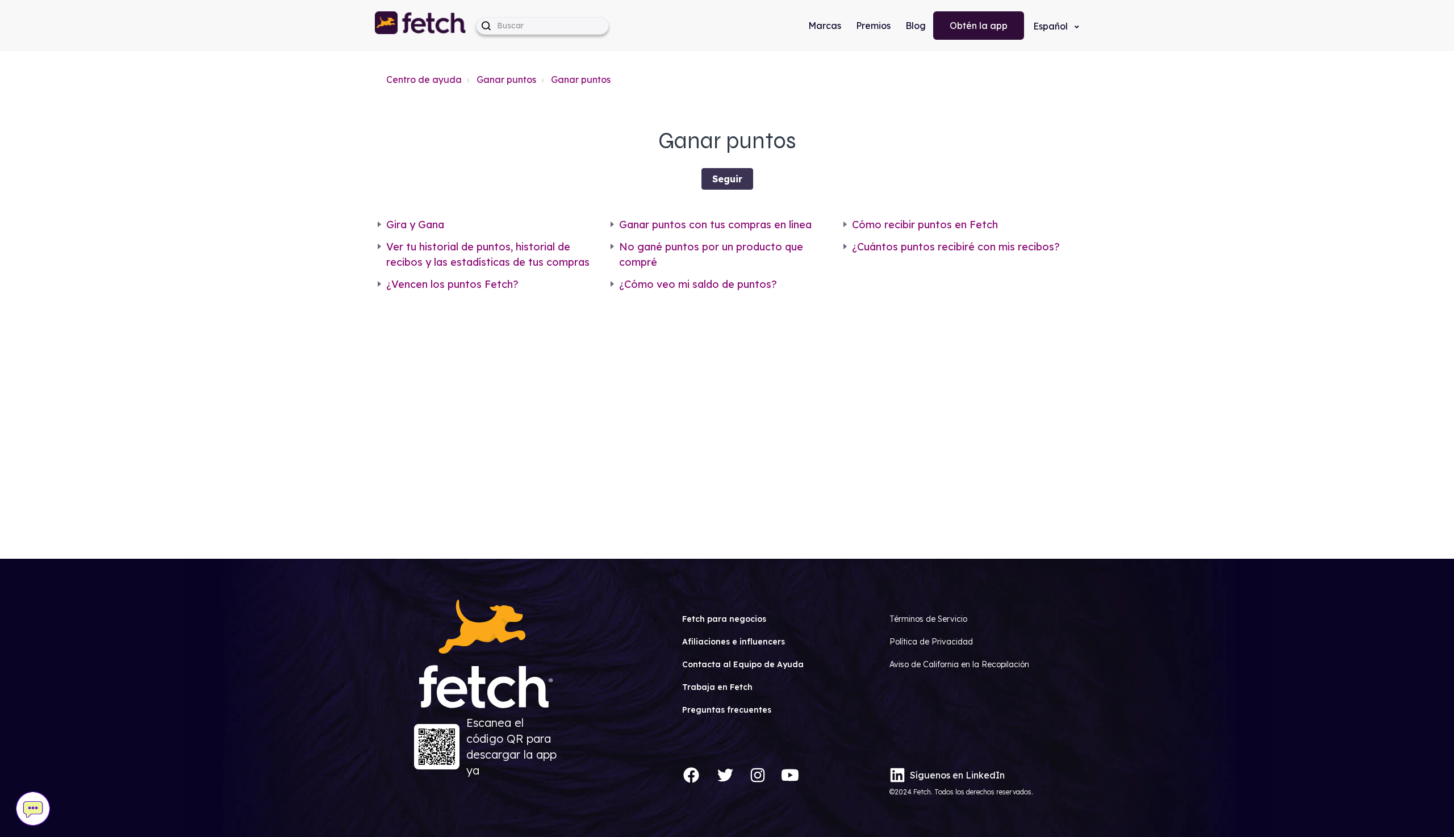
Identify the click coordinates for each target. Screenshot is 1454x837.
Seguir (727, 179)
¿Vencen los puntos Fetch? (452, 284)
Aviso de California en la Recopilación (959, 664)
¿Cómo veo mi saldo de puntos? (698, 284)
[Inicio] (421, 25)
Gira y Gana (415, 224)
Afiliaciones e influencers (733, 642)
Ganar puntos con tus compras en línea (715, 224)
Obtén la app (979, 25)
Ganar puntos (506, 79)
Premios (873, 25)
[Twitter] (725, 775)
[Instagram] (758, 775)
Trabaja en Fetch (717, 687)
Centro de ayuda (424, 79)
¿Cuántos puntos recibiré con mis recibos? (956, 246)
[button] (421, 25)
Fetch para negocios (724, 619)
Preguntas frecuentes (726, 710)
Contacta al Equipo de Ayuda (743, 664)
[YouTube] (790, 775)
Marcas (824, 25)
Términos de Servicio (928, 619)
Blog (915, 25)
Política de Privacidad (931, 642)
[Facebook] (691, 775)
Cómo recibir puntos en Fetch (925, 224)
